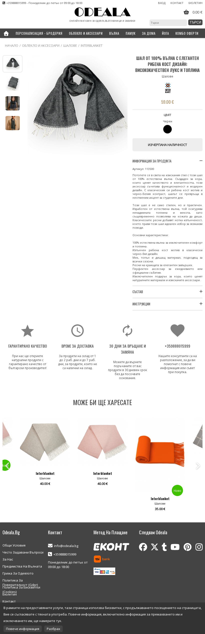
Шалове (70, 45)
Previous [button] (7, 466)
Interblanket (91, 45)
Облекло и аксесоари (41, 45)
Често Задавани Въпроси (23, 552)
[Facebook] (143, 547)
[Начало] (6, 33)
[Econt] (111, 547)
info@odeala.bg (66, 546)
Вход (162, 3)
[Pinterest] (188, 547)
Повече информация (22, 629)
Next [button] (197, 466)
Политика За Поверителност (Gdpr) (20, 580)
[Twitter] (154, 547)
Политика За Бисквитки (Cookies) (21, 587)
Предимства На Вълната (22, 566)
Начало (11, 45)
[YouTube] (175, 547)
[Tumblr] (164, 547)
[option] (45, 466)
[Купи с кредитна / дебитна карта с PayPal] (104, 572)
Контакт (177, 3)
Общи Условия (14, 545)
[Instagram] (199, 547)
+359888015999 (65, 554)
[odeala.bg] (103, 12)
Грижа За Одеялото (18, 573)
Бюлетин (195, 3)
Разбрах (53, 629)
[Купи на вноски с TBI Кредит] (102, 559)
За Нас (7, 559)
